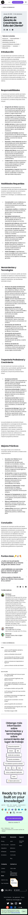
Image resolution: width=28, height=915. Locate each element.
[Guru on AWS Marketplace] (14, 882)
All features (3, 851)
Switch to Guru (4, 880)
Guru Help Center (21, 841)
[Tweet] (10, 30)
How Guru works (5, 844)
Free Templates (4, 883)
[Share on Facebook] (12, 30)
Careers (3, 868)
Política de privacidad (15, 912)
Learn (11, 841)
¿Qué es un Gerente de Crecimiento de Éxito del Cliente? (13, 830)
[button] (25, 2)
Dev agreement (16, 897)
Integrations (4, 848)
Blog (11, 858)
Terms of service (7, 897)
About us (3, 872)
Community (13, 855)
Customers (12, 844)
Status (20, 845)
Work (12, 828)
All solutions (3, 855)
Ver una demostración (17, 2)
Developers (13, 851)
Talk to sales (13, 868)
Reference (12, 848)
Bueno (24, 911)
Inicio (2, 828)
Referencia (7, 828)
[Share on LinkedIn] (7, 30)
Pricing (2, 841)
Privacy (22, 897)
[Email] (4, 30)
